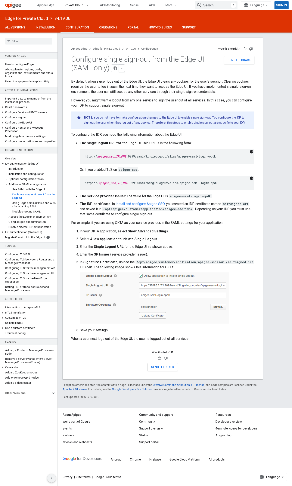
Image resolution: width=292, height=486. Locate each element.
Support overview (151, 428)
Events (67, 428)
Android (116, 459)
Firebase (155, 459)
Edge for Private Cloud (26, 18)
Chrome (135, 459)
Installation (45, 27)
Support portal (149, 442)
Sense (134, 5)
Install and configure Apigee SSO (140, 204)
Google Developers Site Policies (132, 389)
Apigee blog (223, 435)
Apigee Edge (45, 5)
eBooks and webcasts (77, 442)
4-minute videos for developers (236, 428)
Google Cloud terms (108, 477)
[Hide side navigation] (51, 478)
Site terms (84, 477)
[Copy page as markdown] (115, 68)
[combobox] (216, 5)
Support (189, 27)
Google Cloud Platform (185, 459)
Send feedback (239, 60)
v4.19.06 (62, 18)
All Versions (15, 27)
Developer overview (228, 421)
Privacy (67, 477)
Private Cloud (74, 5)
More (169, 5)
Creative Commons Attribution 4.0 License (178, 384)
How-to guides (160, 27)
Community (147, 421)
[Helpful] (244, 49)
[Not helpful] (251, 49)
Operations (108, 27)
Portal (133, 27)
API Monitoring (110, 5)
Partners (68, 435)
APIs (152, 5)
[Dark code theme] (251, 151)
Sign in (281, 5)
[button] (29, 107)
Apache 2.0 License (75, 389)
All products (217, 459)
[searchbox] (28, 41)
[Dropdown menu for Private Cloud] (89, 5)
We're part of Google (76, 421)
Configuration (77, 27)
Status (143, 435)
